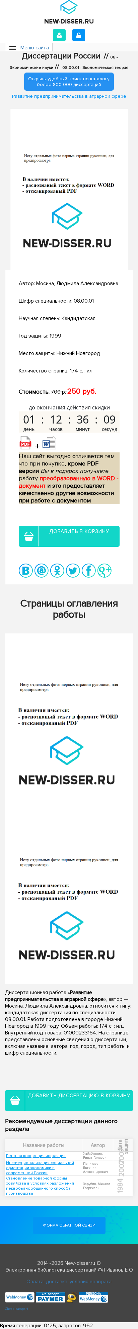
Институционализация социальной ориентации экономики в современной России (40, 1168)
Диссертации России (61, 56)
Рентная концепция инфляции (36, 1155)
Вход (59, 35)
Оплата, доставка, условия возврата (69, 1282)
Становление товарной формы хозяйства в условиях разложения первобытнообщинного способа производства (40, 1186)
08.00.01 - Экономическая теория (95, 67)
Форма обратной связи (69, 1225)
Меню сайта (34, 47)
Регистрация (78, 35)
